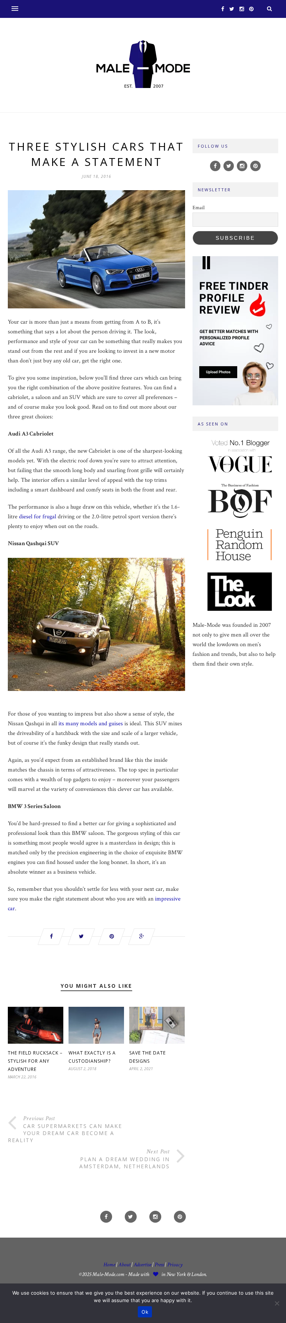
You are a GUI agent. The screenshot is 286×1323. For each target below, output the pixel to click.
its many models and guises (90, 724)
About (124, 1264)
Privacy (174, 1264)
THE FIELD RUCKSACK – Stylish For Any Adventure (35, 1061)
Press (160, 1264)
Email (198, 207)
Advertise (142, 1264)
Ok (145, 1312)
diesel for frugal (37, 517)
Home (109, 1264)
